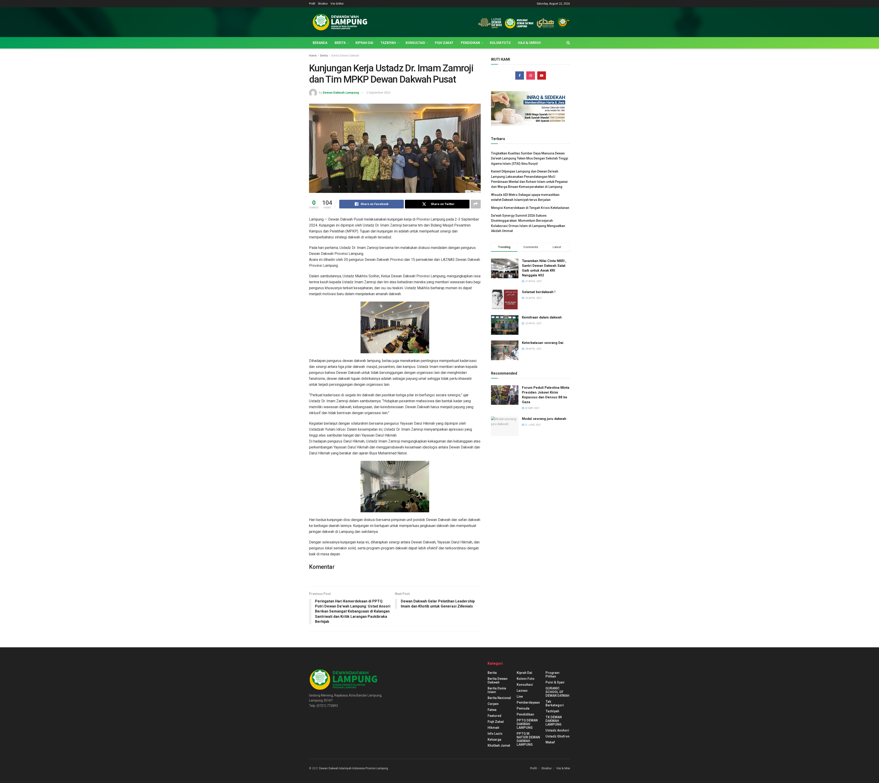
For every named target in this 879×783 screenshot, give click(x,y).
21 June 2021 (532, 424)
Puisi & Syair (555, 682)
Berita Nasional (499, 698)
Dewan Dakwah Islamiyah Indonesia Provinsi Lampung (353, 768)
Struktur (323, 3)
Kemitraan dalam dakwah (542, 317)
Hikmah (493, 727)
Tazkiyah (388, 43)
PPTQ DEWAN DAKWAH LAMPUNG (527, 723)
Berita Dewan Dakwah (345, 55)
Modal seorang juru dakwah (544, 419)
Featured (494, 716)
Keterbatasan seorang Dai (542, 343)
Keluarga (494, 739)
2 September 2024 (378, 92)
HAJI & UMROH (529, 43)
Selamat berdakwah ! (538, 292)
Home (313, 55)
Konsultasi (415, 43)
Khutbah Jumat (499, 745)
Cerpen (493, 704)
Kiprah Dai (364, 43)
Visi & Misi (337, 3)
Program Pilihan (552, 674)
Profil (312, 3)
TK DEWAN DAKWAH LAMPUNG (553, 720)
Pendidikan (470, 43)
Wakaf (550, 742)
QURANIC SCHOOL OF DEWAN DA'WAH (557, 691)
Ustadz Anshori (557, 730)
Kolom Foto (500, 43)
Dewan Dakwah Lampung (341, 92)
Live (520, 696)
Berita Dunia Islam (497, 690)
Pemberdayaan (528, 702)
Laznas (522, 690)
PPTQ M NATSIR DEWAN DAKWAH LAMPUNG (528, 739)
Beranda (320, 43)
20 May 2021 (532, 408)
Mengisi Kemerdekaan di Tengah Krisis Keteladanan (530, 208)
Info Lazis (495, 733)
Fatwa (492, 710)
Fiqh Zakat (444, 43)
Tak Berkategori (554, 703)
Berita (340, 43)
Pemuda (523, 708)
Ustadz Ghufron (557, 736)
